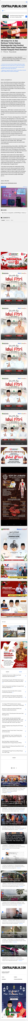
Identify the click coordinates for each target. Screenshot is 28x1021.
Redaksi (15, 977)
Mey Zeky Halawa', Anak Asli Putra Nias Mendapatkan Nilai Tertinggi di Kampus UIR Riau (13, 915)
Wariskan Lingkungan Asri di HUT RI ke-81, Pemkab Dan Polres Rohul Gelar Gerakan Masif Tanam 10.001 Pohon (17, 16)
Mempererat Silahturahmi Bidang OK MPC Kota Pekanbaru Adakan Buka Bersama (12, 803)
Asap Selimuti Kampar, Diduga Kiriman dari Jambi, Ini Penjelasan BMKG (14, 197)
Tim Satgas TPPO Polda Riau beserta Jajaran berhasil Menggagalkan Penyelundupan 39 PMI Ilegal (12, 783)
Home (3, 977)
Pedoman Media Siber (18, 979)
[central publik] (14, 8)
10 (2, 950)
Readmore (9, 792)
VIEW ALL (25, 186)
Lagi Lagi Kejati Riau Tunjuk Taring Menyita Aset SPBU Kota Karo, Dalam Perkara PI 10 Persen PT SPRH (13, 897)
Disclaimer (4, 979)
